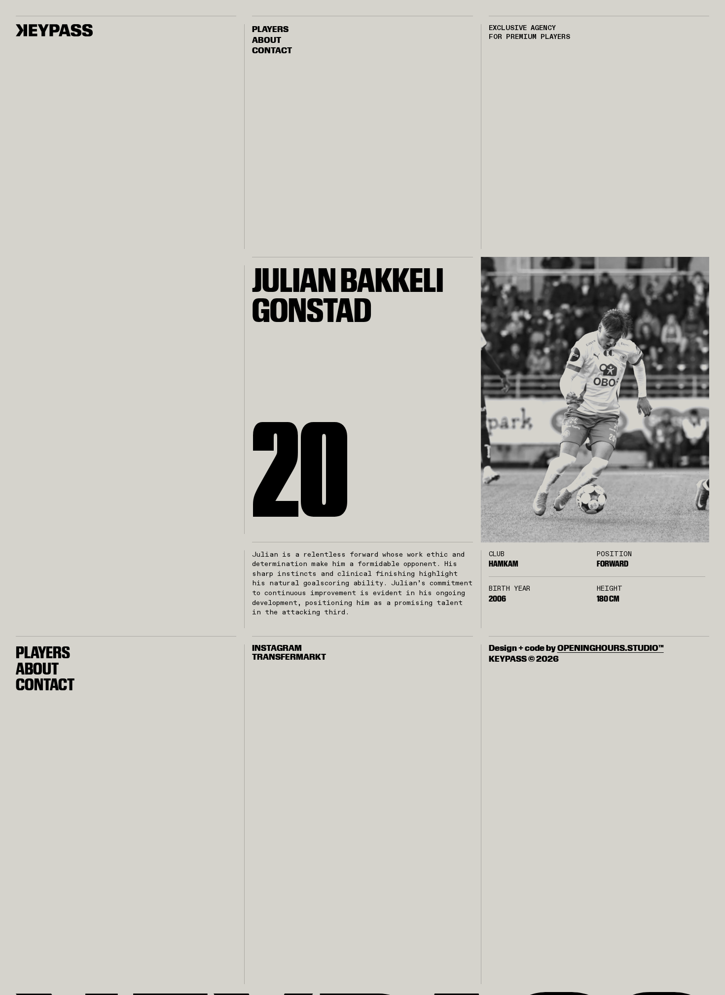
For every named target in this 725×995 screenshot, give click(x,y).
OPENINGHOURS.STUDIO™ (610, 647)
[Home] (54, 30)
